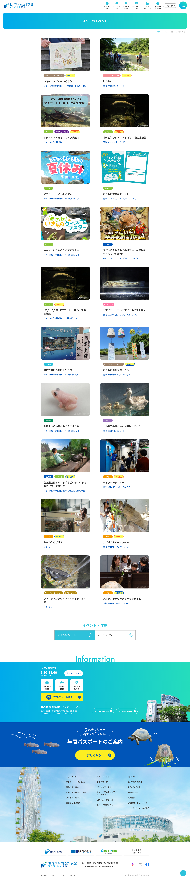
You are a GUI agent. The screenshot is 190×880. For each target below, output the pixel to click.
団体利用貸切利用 (157, 7)
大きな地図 (102, 711)
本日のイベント (106, 635)
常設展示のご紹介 (136, 7)
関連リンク (54, 875)
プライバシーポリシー (69, 875)
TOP (158, 32)
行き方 (125, 711)
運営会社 (44, 875)
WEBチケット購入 (63, 697)
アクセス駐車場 (126, 7)
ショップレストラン (147, 7)
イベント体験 (116, 7)
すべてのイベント (66, 635)
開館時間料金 (107, 7)
